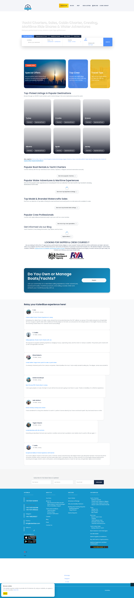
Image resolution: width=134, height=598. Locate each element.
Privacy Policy (51, 512)
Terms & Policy (51, 510)
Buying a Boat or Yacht (98, 528)
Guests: (70, 40)
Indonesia (95, 159)
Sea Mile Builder (94, 533)
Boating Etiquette (74, 508)
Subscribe (99, 482)
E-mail (67, 582)
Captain (94, 518)
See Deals (29, 85)
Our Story (48, 498)
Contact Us (49, 525)
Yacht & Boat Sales (95, 526)
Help (78, 5)
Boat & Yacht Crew (97, 517)
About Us (48, 501)
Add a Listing (87, 5)
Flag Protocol (72, 510)
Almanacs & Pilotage (73, 501)
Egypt (64, 159)
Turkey (28, 118)
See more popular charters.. (66, 176)
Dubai (54, 159)
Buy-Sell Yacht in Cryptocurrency (99, 539)
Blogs (72, 5)
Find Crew (73, 85)
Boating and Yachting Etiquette (76, 507)
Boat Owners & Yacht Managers (99, 531)
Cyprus (41, 159)
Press (47, 522)
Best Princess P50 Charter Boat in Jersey (37, 385)
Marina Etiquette (72, 513)
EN (26, 552)
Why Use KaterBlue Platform (75, 504)
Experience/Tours (39, 122)
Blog (47, 519)
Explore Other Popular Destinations (33, 161)
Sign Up (106, 5)
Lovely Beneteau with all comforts (35, 430)
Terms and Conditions (52, 509)
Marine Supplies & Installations (98, 536)
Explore (95, 85)
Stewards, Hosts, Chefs (98, 522)
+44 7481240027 (31, 517)
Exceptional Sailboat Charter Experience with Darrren (40, 453)
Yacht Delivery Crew (97, 520)
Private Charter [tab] (28, 36)
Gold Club (64, 5)
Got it (5, 593)
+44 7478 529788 (32, 508)
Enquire (94, 280)
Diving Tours (95, 511)
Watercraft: (91, 43)
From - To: (50, 40)
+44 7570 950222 (32, 510)
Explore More (66, 236)
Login (101, 5)
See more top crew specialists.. (66, 223)
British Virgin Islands (87, 159)
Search (108, 42)
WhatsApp (67, 575)
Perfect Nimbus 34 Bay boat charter (35, 407)
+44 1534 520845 (32, 501)
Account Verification (52, 513)
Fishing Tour (95, 509)
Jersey (87, 146)
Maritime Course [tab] (55, 36)
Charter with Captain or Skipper (100, 501)
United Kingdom (47, 159)
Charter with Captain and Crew (100, 503)
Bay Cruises (95, 512)
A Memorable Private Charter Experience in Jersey (39, 317)
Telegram (67, 578)
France (34, 159)
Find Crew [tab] (76, 36)
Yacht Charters (94, 498)
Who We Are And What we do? (55, 502)
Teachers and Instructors (98, 523)
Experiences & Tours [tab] (41, 36)
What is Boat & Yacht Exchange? (56, 504)
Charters (29, 122)
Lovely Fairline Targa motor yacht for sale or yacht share (41, 362)
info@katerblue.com (33, 523)
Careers (48, 516)
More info (15, 590)
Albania (29, 146)
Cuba (73, 159)
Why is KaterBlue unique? (54, 506)
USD (25, 555)
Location (29, 40)
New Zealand (101, 159)
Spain (57, 146)
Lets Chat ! (67, 567)
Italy (37, 159)
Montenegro (59, 159)
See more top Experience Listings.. (66, 191)
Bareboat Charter (96, 500)
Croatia (58, 118)
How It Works (71, 498)
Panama (69, 159)
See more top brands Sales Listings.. (66, 207)
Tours (91, 507)
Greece (88, 118)
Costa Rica (78, 159)
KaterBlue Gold (98, 547)
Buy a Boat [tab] (67, 36)
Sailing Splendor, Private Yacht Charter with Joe (38, 340)
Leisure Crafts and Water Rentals (100, 504)
